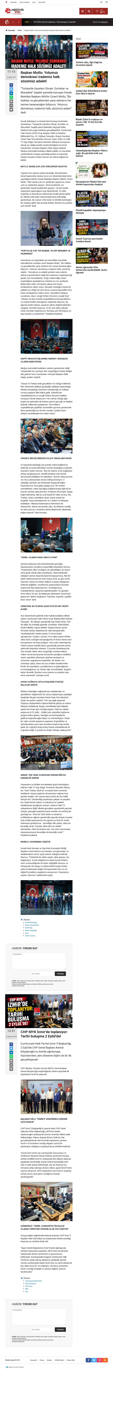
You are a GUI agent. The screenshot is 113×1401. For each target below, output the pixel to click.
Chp (26, 1292)
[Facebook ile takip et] (88, 1360)
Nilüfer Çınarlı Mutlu (32, 925)
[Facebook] (11, 85)
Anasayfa (33, 1360)
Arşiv (34, 2)
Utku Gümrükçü (30, 1284)
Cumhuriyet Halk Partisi (33, 1281)
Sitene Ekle (41, 2)
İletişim (49, 1360)
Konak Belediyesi (31, 922)
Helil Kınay (28, 928)
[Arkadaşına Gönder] (11, 101)
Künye (42, 1360)
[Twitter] (11, 89)
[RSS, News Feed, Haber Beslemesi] (105, 1360)
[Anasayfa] (6, 2)
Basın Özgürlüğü (31, 930)
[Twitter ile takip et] (94, 1360)
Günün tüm (100, 22)
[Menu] (83, 11)
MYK (26, 1289)
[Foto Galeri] (106, 2)
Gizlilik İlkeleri (59, 1360)
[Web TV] (101, 2)
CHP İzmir (28, 1286)
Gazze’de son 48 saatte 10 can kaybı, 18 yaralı (51, 22)
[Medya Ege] (14, 11)
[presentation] (13, 22)
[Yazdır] (11, 105)
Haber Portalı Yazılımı (16, 1367)
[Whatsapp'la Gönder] (11, 97)
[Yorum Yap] (11, 109)
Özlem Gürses (30, 936)
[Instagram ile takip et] (99, 1360)
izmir (27, 933)
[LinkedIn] (11, 93)
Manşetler (13, 2)
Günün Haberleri (24, 2)
